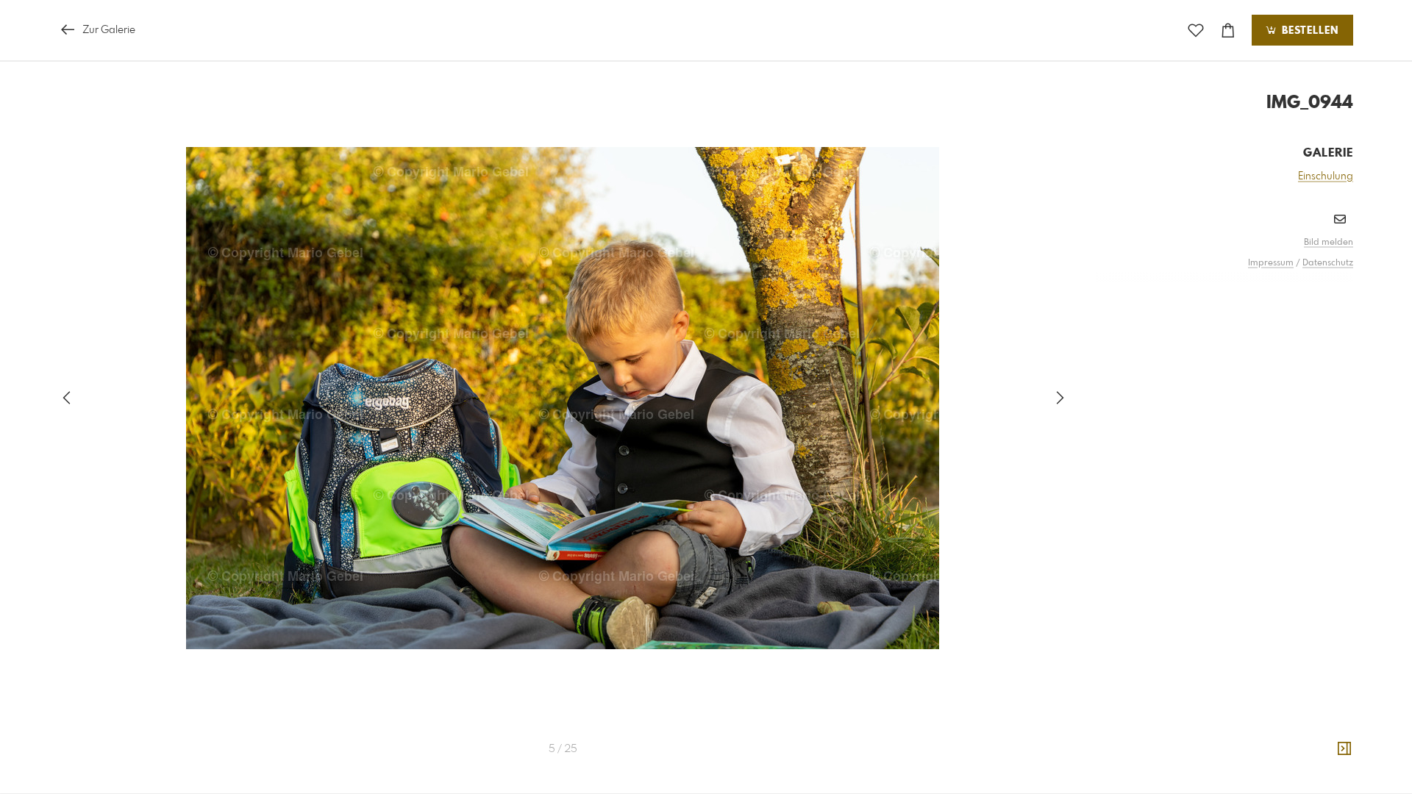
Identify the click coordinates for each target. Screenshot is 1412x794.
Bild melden (1328, 242)
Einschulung (1325, 176)
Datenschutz (1327, 263)
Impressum (1271, 263)
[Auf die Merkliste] (1196, 30)
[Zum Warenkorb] (1228, 30)
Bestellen (1308, 31)
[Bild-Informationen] (1344, 749)
